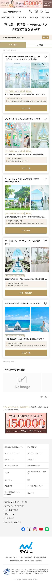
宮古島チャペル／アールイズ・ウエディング (23, 303)
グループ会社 (29, 561)
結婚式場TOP (25, 407)
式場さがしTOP (8, 17)
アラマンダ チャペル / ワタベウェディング (23, 119)
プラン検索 (45, 17)
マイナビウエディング (10, 407)
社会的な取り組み (40, 557)
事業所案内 (28, 557)
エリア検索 (21, 17)
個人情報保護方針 (16, 561)
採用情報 (39, 561)
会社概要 (9, 557)
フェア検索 (33, 17)
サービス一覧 (18, 557)
